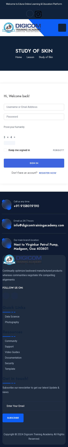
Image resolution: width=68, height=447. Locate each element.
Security (9, 363)
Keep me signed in (19, 150)
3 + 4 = (10, 137)
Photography (12, 322)
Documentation (13, 357)
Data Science (12, 316)
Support (9, 346)
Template (10, 369)
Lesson (30, 57)
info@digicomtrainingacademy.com (39, 225)
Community (11, 341)
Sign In (34, 163)
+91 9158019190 (26, 206)
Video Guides (12, 352)
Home (18, 57)
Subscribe (13, 417)
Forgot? (58, 150)
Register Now (47, 173)
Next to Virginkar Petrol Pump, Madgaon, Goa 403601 (36, 247)
